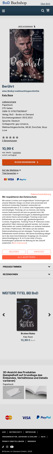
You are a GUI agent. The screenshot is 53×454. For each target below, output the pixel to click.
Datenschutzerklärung (41, 194)
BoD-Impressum (19, 243)
